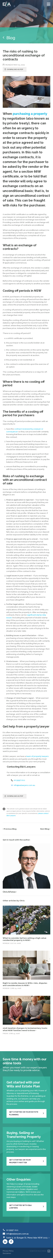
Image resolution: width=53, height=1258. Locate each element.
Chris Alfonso (9, 892)
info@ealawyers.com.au (24, 785)
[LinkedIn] (5, 1241)
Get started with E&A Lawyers (20, 1206)
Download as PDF (15, 69)
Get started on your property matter (20, 1161)
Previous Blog (9, 829)
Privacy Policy (8, 1251)
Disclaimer (7, 1253)
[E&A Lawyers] (7, 4)
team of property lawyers (37, 756)
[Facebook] (11, 1241)
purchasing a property (30, 114)
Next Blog (45, 829)
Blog (9, 37)
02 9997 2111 (19, 780)
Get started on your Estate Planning (23, 1113)
